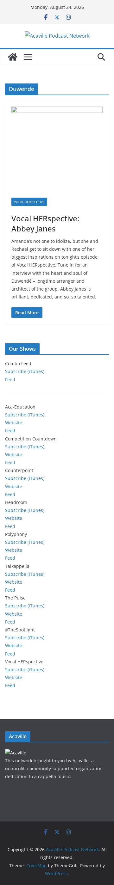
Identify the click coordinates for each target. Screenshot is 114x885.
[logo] (15, 753)
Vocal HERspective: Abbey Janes (45, 223)
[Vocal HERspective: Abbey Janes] (57, 152)
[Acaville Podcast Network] (12, 57)
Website (13, 423)
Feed (10, 380)
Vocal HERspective (29, 202)
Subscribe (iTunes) (24, 371)
